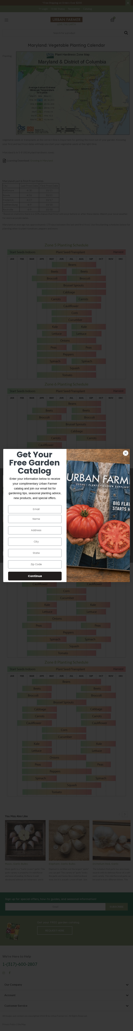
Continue (35, 576)
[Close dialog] (125, 453)
